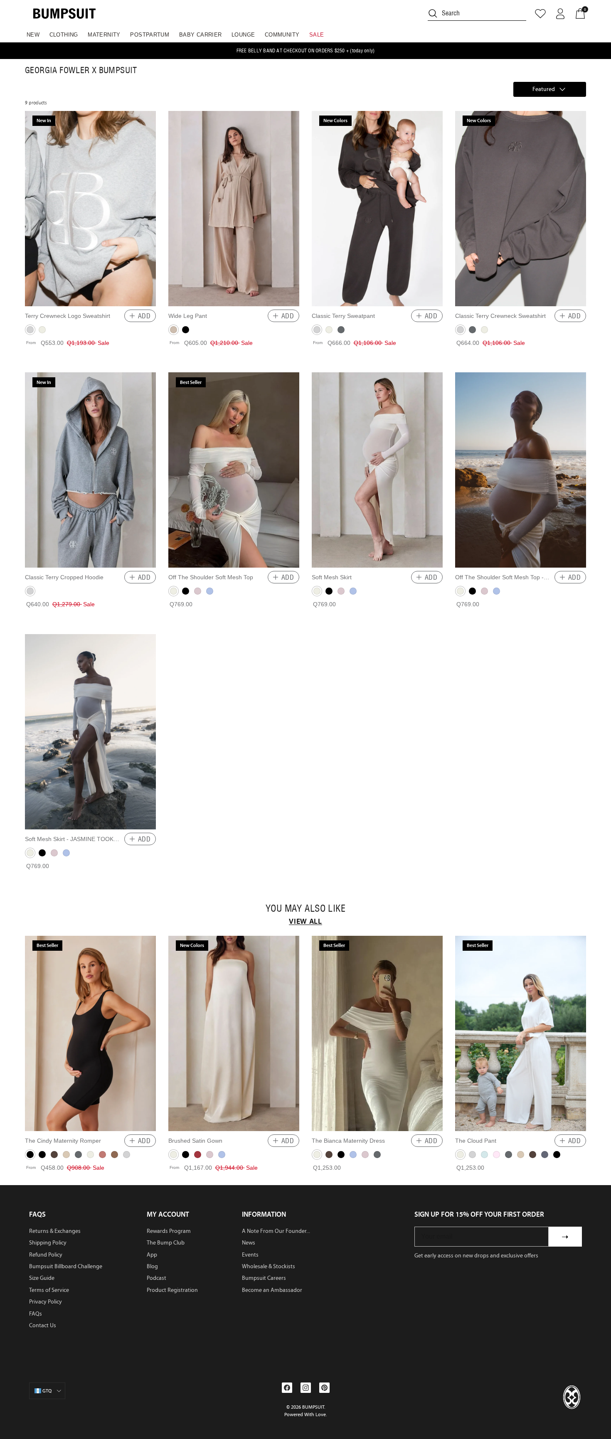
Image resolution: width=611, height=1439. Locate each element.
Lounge (243, 35)
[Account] (560, 14)
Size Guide (41, 1278)
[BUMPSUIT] (64, 13)
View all (305, 921)
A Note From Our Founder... (276, 1231)
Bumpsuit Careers (264, 1278)
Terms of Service (49, 1290)
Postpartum (149, 35)
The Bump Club (166, 1242)
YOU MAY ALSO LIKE (305, 909)
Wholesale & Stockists (268, 1266)
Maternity (104, 35)
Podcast (156, 1278)
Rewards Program (169, 1231)
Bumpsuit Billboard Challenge (65, 1266)
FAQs (35, 1313)
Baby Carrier (200, 35)
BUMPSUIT (313, 1407)
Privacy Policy (45, 1301)
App (152, 1254)
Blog (152, 1266)
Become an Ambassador (272, 1290)
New (33, 35)
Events (250, 1254)
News (248, 1242)
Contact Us (42, 1325)
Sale (316, 35)
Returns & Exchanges (55, 1231)
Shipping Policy (48, 1242)
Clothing (63, 35)
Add (144, 316)
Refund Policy (45, 1254)
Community (282, 35)
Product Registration (172, 1290)
